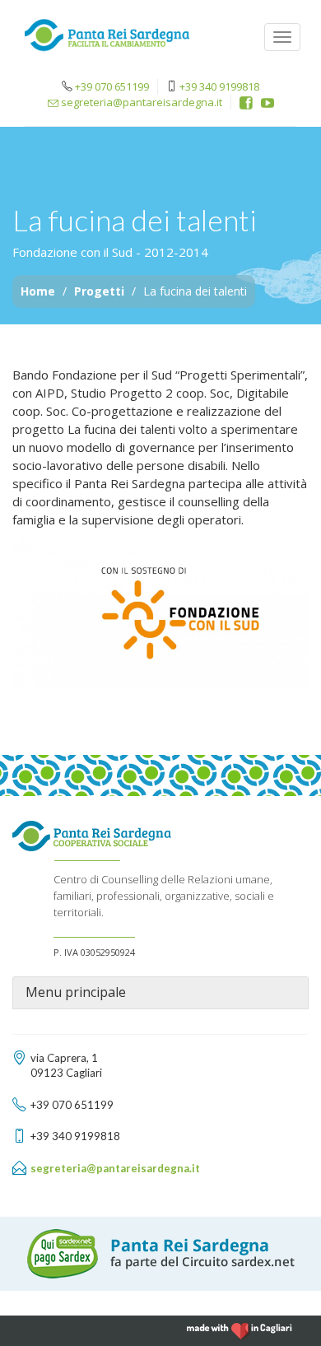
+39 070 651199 (112, 86)
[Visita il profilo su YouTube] (267, 102)
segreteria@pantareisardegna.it (140, 102)
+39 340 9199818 (219, 86)
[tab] (160, 992)
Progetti (99, 291)
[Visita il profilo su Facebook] (246, 102)
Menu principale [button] (76, 992)
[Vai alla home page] (107, 39)
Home (38, 291)
